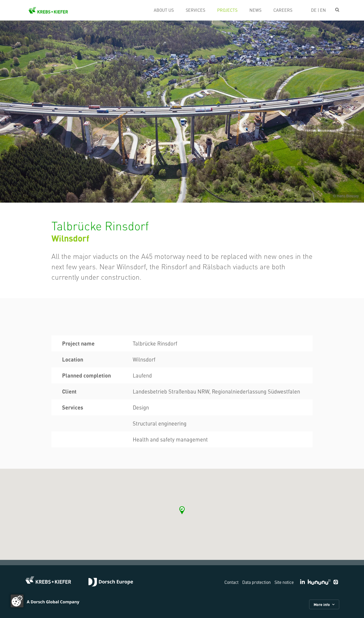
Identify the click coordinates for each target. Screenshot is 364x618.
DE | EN (318, 10)
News (255, 10)
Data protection (256, 582)
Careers (282, 10)
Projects (227, 10)
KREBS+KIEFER (48, 10)
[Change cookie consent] (17, 601)
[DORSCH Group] (110, 582)
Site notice (284, 582)
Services (195, 10)
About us (164, 10)
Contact (231, 582)
